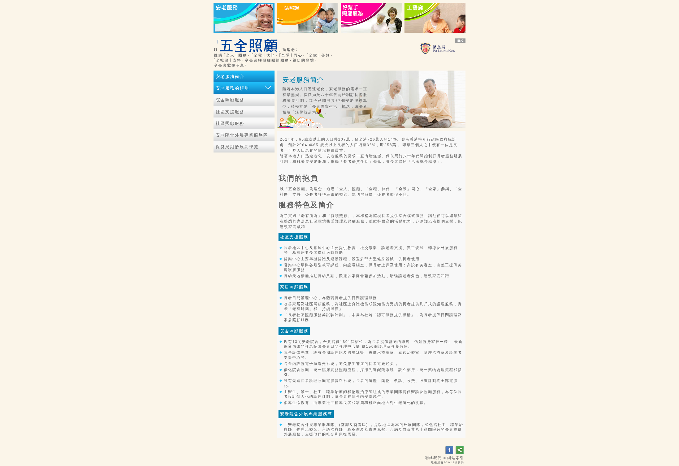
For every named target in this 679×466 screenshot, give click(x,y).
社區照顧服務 (230, 123)
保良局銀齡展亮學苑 (237, 147)
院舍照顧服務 (230, 100)
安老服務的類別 (232, 88)
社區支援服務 (230, 112)
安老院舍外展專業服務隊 (242, 135)
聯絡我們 (433, 458)
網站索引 (455, 458)
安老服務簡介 (230, 76)
